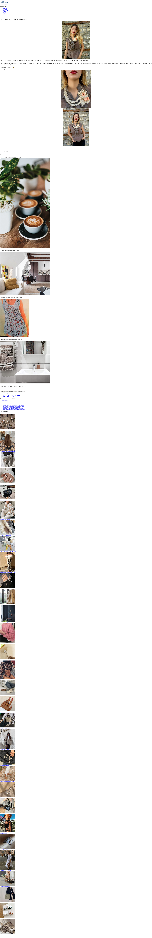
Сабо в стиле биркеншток (5, 765)
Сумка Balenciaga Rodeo (4, 484)
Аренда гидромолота (4, 400)
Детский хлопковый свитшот (5, 918)
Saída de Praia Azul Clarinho (6, 337)
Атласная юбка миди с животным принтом (8, 551)
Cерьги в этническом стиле (5, 413)
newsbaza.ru (5, 16)
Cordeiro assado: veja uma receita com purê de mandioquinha (13, 406)
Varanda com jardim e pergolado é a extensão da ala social (13, 408)
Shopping (4, 12)
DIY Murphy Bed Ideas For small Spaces (9, 396)
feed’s (4, 13)
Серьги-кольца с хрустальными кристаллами (8, 781)
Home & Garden (5, 9)
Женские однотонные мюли (5, 679)
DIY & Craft (5, 8)
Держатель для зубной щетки (5, 643)
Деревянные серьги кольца (5, 902)
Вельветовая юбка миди (4, 430)
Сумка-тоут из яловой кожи (5, 712)
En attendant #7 (3, 384)
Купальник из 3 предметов (5, 659)
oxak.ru (4, 14)
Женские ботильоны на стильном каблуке (7, 451)
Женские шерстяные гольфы (5, 519)
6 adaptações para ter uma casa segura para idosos (11, 407)
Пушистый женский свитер (5, 622)
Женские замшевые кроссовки (5, 870)
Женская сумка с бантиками (5, 797)
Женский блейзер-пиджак (5, 728)
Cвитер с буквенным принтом (5, 500)
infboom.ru (5, 15)
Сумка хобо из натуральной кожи (6, 588)
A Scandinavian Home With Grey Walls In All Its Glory (12, 395)
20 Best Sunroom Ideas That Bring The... (8, 155)
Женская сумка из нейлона (5, 886)
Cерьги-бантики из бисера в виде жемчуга (7, 572)
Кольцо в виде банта (4, 695)
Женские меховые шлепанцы (5, 535)
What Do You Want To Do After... (6, 248)
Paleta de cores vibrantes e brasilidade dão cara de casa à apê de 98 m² (15, 405)
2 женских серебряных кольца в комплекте (7, 467)
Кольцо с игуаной (3, 833)
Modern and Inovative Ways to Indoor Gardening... (10, 389)
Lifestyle (4, 11)
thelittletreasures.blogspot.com (6, 393)
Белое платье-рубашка (4, 849)
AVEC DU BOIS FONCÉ (4, 295)
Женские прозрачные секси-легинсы (6, 813)
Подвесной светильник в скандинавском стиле (8, 604)
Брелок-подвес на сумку (4, 749)
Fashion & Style (5, 10)
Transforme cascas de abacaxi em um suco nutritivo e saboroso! (14, 409)
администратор (9, 392)
